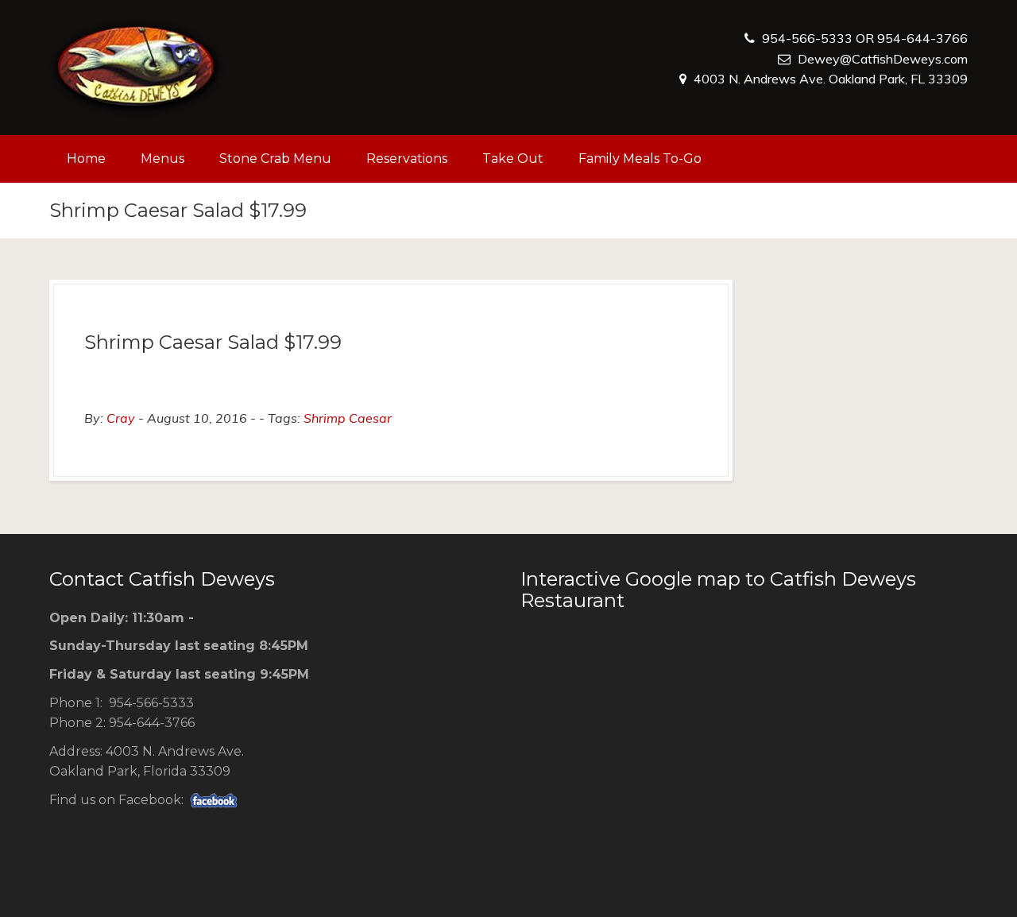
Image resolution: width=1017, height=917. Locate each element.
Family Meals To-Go (640, 158)
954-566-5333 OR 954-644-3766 (865, 38)
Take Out (512, 158)
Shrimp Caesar (348, 418)
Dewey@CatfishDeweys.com (883, 59)
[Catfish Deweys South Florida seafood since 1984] (136, 67)
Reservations (406, 158)
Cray (120, 418)
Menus (162, 158)
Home (86, 158)
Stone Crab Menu (275, 158)
